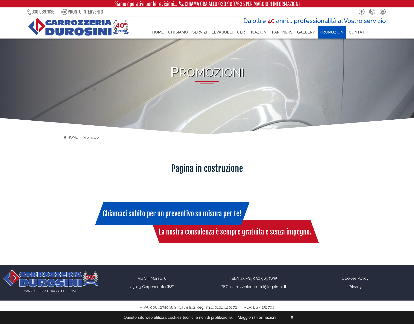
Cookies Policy (355, 278)
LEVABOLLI (222, 32)
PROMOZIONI (332, 32)
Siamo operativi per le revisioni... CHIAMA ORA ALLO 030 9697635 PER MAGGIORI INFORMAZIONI (207, 3)
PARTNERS (282, 32)
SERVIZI (199, 32)
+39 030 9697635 (261, 278)
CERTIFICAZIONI (252, 32)
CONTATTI (358, 32)
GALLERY (306, 32)
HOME (158, 32)
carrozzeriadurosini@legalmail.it (258, 286)
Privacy (355, 286)
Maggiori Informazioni (257, 317)
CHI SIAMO (178, 32)
